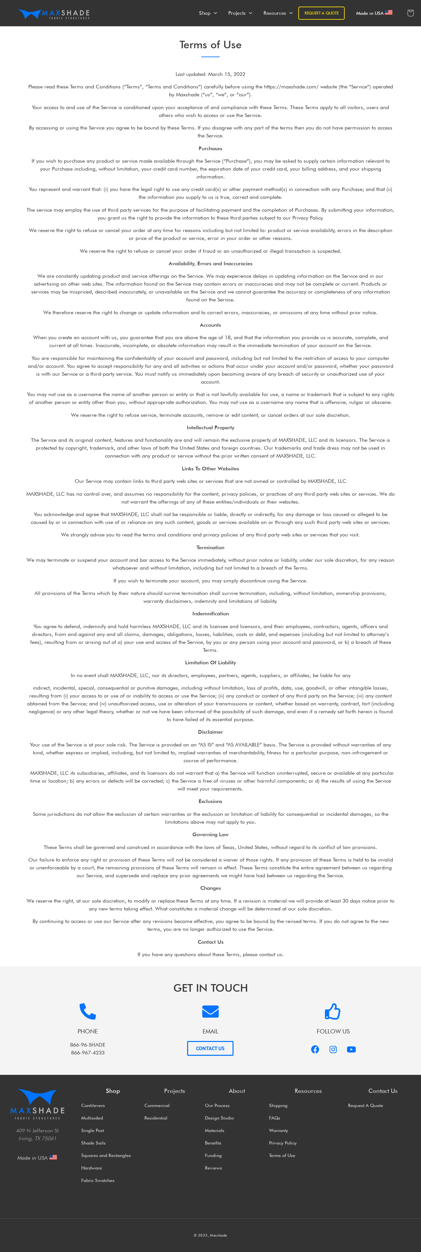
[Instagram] (333, 1049)
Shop (204, 13)
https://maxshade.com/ (291, 86)
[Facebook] (315, 1049)
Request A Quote (322, 13)
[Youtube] (351, 1049)
